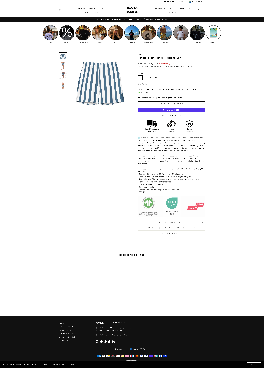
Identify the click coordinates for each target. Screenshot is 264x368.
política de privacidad (67, 337)
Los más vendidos (88, 8)
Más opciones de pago (171, 115)
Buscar (61, 323)
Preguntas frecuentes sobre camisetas (171, 228)
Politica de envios (65, 330)
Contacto (182, 8)
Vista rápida (76, 294)
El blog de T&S (64, 340)
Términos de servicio (66, 334)
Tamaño (143, 74)
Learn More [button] (70, 364)
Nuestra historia (164, 8)
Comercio (91, 12)
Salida (172, 12)
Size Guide (142, 84)
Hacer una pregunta (171, 233)
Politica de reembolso (66, 327)
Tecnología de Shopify (132, 360)
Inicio (140, 54)
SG (156, 77)
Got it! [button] (253, 364)
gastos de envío (160, 66)
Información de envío (171, 223)
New (103, 8)
